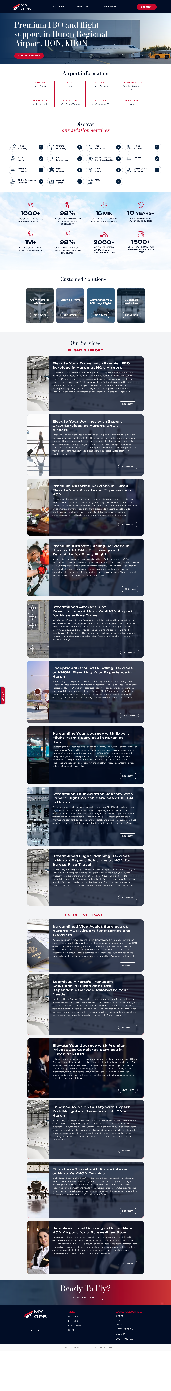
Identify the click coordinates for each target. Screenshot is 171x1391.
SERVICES (73, 1321)
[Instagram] (38, 1330)
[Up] (41, 147)
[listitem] (27, 147)
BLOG (71, 1330)
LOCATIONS (74, 1316)
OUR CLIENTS (74, 1325)
